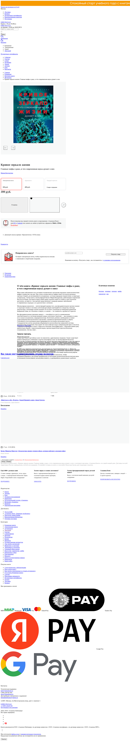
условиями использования (111, 260)
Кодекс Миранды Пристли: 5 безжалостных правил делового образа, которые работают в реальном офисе (33, 451)
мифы (120, 291)
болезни (101, 291)
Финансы (8, 540)
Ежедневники (9, 554)
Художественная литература (14, 542)
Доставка (8, 12)
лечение (114, 291)
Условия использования (12, 497)
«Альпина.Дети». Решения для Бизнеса (17, 513)
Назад (3, 461)
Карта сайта (8, 561)
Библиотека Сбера (10, 552)
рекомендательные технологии (31, 734)
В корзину (14, 205)
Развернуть (4, 244)
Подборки (8, 62)
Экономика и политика (12, 547)
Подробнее (14, 225)
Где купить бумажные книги (14, 573)
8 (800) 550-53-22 (6, 704)
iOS (14, 223)
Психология (8, 537)
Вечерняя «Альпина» (11, 502)
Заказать (37, 481)
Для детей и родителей (12, 544)
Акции (7, 64)
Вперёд (9, 461)
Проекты (7, 503)
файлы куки (15, 734)
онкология (102, 294)
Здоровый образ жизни (12, 549)
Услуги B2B (8, 512)
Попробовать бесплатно (110, 479)
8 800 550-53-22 (6, 22)
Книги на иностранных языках (15, 557)
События (7, 57)
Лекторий (8, 51)
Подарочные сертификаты (13, 15)
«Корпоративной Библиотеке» (32, 459)
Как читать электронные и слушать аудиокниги (20, 571)
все (5, 358)
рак (107, 294)
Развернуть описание (24, 325)
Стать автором (13, 707)
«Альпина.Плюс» (18, 459)
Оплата (7, 579)
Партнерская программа (12, 505)
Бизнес (7, 539)
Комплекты (8, 559)
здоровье (108, 291)
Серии (7, 61)
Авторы (7, 66)
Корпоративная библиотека (13, 517)
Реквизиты (8, 498)
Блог (6, 67)
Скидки (7, 59)
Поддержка (8, 19)
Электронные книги (11, 527)
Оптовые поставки (11, 519)
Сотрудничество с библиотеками (15, 567)
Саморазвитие (9, 534)
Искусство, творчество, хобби (14, 551)
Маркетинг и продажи (12, 546)
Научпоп (7, 535)
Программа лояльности (12, 576)
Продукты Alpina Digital (12, 515)
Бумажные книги (10, 525)
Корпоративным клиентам (13, 17)
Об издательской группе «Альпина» (16, 500)
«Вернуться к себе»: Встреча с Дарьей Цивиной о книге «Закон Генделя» (23, 400)
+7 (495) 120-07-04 (6, 706)
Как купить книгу (10, 569)
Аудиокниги (9, 528)
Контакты (8, 69)
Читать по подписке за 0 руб (10, 7)
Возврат (7, 14)
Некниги (7, 556)
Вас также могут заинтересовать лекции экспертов (27, 354)
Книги (7, 492)
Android (19, 223)
